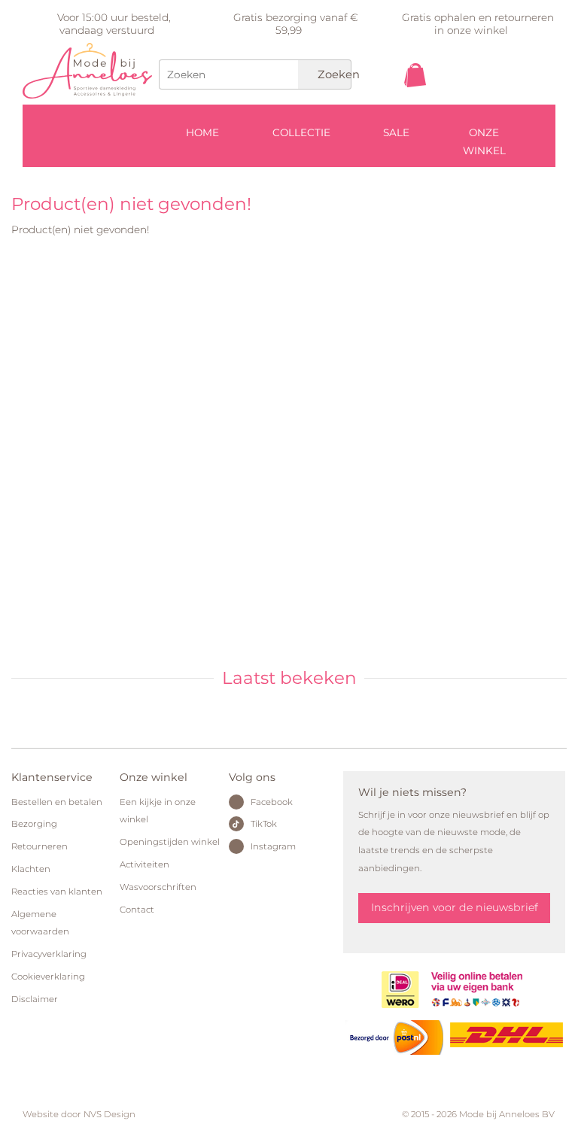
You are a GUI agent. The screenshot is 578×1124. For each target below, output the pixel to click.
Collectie (301, 132)
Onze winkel (484, 141)
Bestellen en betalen (56, 802)
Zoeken (333, 74)
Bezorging (34, 824)
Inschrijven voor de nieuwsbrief (454, 907)
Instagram (273, 846)
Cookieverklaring (48, 976)
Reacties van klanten (56, 891)
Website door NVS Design (79, 1114)
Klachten (30, 869)
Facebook (272, 802)
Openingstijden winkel (170, 842)
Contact (137, 909)
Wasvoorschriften (158, 887)
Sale (396, 132)
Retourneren (39, 846)
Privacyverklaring (49, 954)
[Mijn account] (522, 104)
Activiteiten (144, 864)
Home (202, 132)
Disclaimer (34, 999)
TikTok (264, 824)
